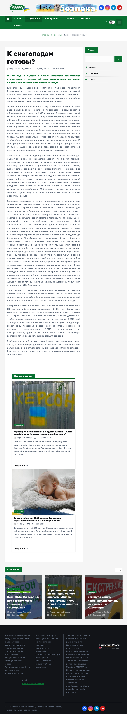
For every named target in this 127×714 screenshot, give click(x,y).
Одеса (92, 79)
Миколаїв (93, 73)
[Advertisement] (103, 101)
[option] (23, 597)
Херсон (92, 67)
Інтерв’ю (70, 19)
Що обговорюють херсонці (19, 592)
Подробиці (32, 19)
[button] (117, 570)
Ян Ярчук (21, 524)
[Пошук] (118, 59)
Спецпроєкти (51, 19)
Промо (17, 25)
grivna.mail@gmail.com (33, 683)
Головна (45, 35)
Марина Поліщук (24, 438)
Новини (17, 19)
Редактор (14, 69)
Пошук (91, 50)
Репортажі (85, 19)
